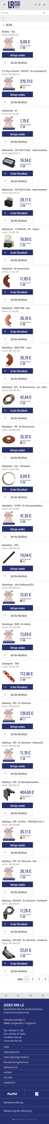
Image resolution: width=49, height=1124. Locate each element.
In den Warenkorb (18, 173)
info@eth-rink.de (13, 1037)
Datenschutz (10, 1067)
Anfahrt (8, 1072)
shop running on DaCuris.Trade (26, 1119)
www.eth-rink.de (13, 1040)
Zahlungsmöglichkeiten (16, 1057)
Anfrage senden (17, 55)
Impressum (9, 1082)
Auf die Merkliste (19, 63)
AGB (6, 1047)
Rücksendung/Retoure (16, 1062)
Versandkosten (12, 1052)
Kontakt (8, 1077)
